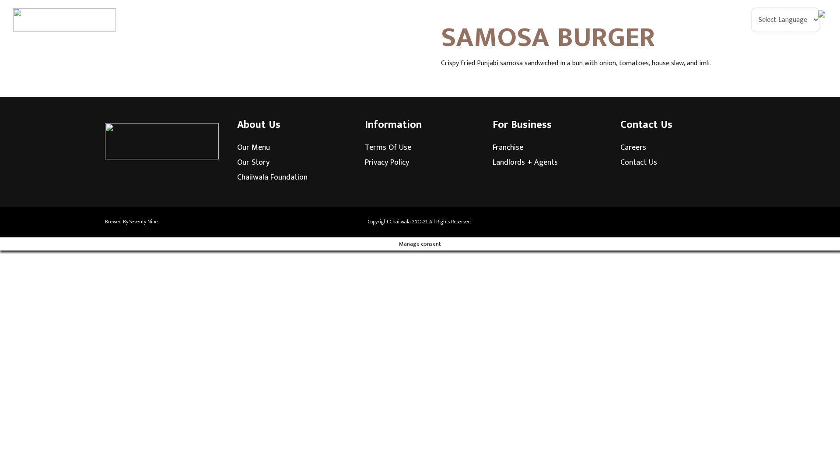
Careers (633, 147)
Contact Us (638, 162)
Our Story (253, 162)
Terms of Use (388, 147)
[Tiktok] (724, 222)
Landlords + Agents (525, 162)
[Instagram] (700, 222)
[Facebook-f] (676, 222)
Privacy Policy (387, 162)
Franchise (508, 147)
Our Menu (253, 147)
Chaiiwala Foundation (272, 177)
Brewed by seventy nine (131, 221)
